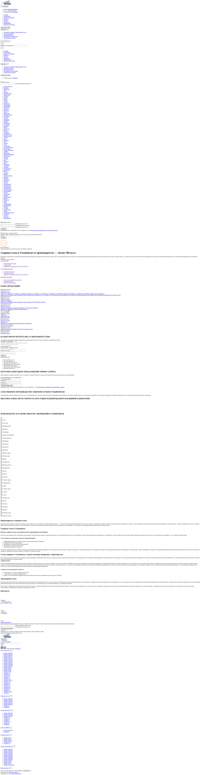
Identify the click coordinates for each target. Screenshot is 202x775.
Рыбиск (6, 97)
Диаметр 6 (16, 308)
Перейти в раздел (5, 292)
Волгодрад (7, 129)
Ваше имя (3, 380)
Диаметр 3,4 (46, 293)
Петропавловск (8, 190)
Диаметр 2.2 (10, 293)
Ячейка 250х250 (8, 756)
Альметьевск (7, 209)
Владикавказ (7, 191)
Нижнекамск (7, 197)
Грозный (6, 161)
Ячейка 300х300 (8, 757)
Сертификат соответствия (11, 36)
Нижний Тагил (8, 114)
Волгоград (6, 103)
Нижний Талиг (8, 134)
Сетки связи (25, 329)
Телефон (18, 225)
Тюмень (6, 181)
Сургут (6, 215)
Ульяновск (6, 120)
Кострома (6, 110)
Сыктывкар (7, 194)
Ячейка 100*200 (14, 295)
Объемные (14, 329)
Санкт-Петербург (8, 147)
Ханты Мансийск (8, 150)
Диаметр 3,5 (53, 293)
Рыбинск (6, 178)
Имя (17, 223)
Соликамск (7, 124)
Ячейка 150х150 (8, 752)
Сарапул (6, 96)
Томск (5, 112)
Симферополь (7, 187)
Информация (7, 23)
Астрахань (6, 146)
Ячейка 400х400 (8, 759)
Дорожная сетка (5, 696)
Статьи (6, 20)
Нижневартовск (8, 175)
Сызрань (6, 173)
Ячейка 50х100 (8, 760)
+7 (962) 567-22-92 (11, 10)
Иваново (6, 140)
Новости (6, 19)
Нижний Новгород (9, 154)
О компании (7, 16)
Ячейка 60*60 (101, 295)
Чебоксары (7, 153)
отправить (3, 228)
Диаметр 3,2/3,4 (38, 293)
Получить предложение (7, 385)
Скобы (31, 329)
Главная (6, 14)
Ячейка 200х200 (8, 755)
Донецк (6, 92)
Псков (5, 127)
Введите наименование (7, 45)
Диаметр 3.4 (73, 293)
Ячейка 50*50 (93, 295)
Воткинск (6, 199)
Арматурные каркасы (6, 746)
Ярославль (6, 180)
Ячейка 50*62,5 (20, 323)
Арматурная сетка (5, 710)
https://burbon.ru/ (14, 772)
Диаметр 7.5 (23, 308)
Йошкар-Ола (7, 156)
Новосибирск (7, 205)
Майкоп (6, 207)
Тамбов (6, 151)
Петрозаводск (7, 168)
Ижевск (6, 122)
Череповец (7, 113)
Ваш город (18, 83)
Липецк (6, 177)
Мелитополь (7, 185)
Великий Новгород (9, 212)
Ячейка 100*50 (23, 295)
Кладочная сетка (5, 650)
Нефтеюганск (7, 218)
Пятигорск (7, 107)
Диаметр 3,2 (30, 293)
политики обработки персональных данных (46, 230)
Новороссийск (8, 93)
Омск (5, 163)
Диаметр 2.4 (17, 293)
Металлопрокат (5, 768)
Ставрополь (7, 106)
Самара (6, 137)
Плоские (19, 329)
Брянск (6, 174)
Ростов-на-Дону (8, 86)
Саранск (6, 117)
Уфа (5, 160)
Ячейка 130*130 (49, 295)
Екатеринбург (7, 204)
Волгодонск (7, 148)
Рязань (5, 198)
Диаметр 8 (29, 308)
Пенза (5, 99)
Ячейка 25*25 (4, 323)
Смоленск (6, 165)
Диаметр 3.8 (80, 293)
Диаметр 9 (35, 308)
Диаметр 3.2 (66, 293)
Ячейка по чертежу (9, 765)
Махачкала (7, 116)
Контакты (6, 22)
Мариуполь (7, 95)
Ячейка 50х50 (7, 762)
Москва (6, 195)
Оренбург (6, 119)
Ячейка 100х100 (8, 749)
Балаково (6, 126)
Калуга (6, 102)
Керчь (5, 171)
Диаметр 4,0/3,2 (94, 293)
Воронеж (6, 88)
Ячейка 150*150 (67, 295)
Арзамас (6, 167)
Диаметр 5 (101, 293)
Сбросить (3, 355)
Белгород (6, 216)
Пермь (5, 211)
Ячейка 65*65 (109, 295)
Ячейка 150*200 (76, 295)
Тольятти (6, 131)
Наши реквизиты (8, 35)
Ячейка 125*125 (40, 295)
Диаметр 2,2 (4, 293)
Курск (5, 201)
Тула (5, 90)
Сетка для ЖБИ (5, 727)
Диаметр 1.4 (4, 322)
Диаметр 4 (87, 293)
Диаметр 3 (24, 293)
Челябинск (7, 133)
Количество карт (5, 350)
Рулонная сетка (5, 735)
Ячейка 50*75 (28, 323)
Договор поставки (9, 33)
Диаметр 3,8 (59, 293)
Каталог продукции (9, 17)
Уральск (6, 100)
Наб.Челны (7, 123)
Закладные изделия (6, 329)
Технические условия (9, 38)
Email (17, 227)
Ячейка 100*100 (5, 295)
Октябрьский (7, 184)
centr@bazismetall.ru (12, 9)
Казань (5, 192)
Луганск (6, 157)
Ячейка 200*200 (85, 295)
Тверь (5, 202)
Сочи (5, 144)
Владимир (6, 170)
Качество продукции (9, 24)
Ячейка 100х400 (8, 750)
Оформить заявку (5, 560)
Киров (5, 130)
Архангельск (7, 188)
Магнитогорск (8, 136)
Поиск (2, 643)
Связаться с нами (5, 27)
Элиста (6, 182)
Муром (6, 143)
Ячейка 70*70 (117, 295)
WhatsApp (15, 12)
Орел (5, 141)
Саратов (6, 208)
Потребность (4, 384)
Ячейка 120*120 (31, 295)
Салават (6, 158)
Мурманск (6, 164)
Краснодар (7, 89)
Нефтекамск (7, 105)
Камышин (6, 214)
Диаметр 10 (4, 308)
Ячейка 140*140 (58, 295)
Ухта (5, 139)
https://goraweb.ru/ (16, 773)
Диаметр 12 (10, 308)
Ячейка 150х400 (8, 753)
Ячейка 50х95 (7, 763)
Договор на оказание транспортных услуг (15, 32)
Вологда (6, 109)
